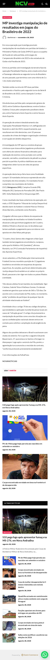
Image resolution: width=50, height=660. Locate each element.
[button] (44, 654)
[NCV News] (25, 4)
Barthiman (12, 37)
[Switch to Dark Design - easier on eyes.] (42, 4)
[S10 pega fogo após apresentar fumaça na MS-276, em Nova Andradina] (25, 389)
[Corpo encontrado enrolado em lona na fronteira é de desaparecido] (25, 466)
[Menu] (4, 4)
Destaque (7, 17)
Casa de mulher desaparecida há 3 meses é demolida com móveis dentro (32, 584)
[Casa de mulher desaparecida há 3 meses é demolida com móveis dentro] (9, 585)
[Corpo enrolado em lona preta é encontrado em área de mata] (9, 625)
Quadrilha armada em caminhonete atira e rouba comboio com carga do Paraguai (33, 598)
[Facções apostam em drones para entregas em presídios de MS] (9, 613)
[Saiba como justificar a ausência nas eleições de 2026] (9, 638)
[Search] (46, 4)
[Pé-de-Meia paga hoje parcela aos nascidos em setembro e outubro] (25, 427)
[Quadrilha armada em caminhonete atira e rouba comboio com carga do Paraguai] (9, 599)
